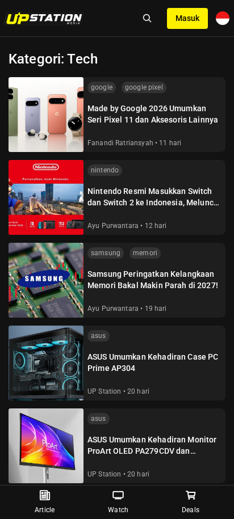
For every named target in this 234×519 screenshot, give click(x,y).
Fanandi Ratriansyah (120, 143)
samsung (105, 253)
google (101, 87)
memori (145, 253)
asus (98, 336)
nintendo (105, 170)
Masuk (187, 18)
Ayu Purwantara (113, 226)
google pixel (144, 87)
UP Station (104, 391)
